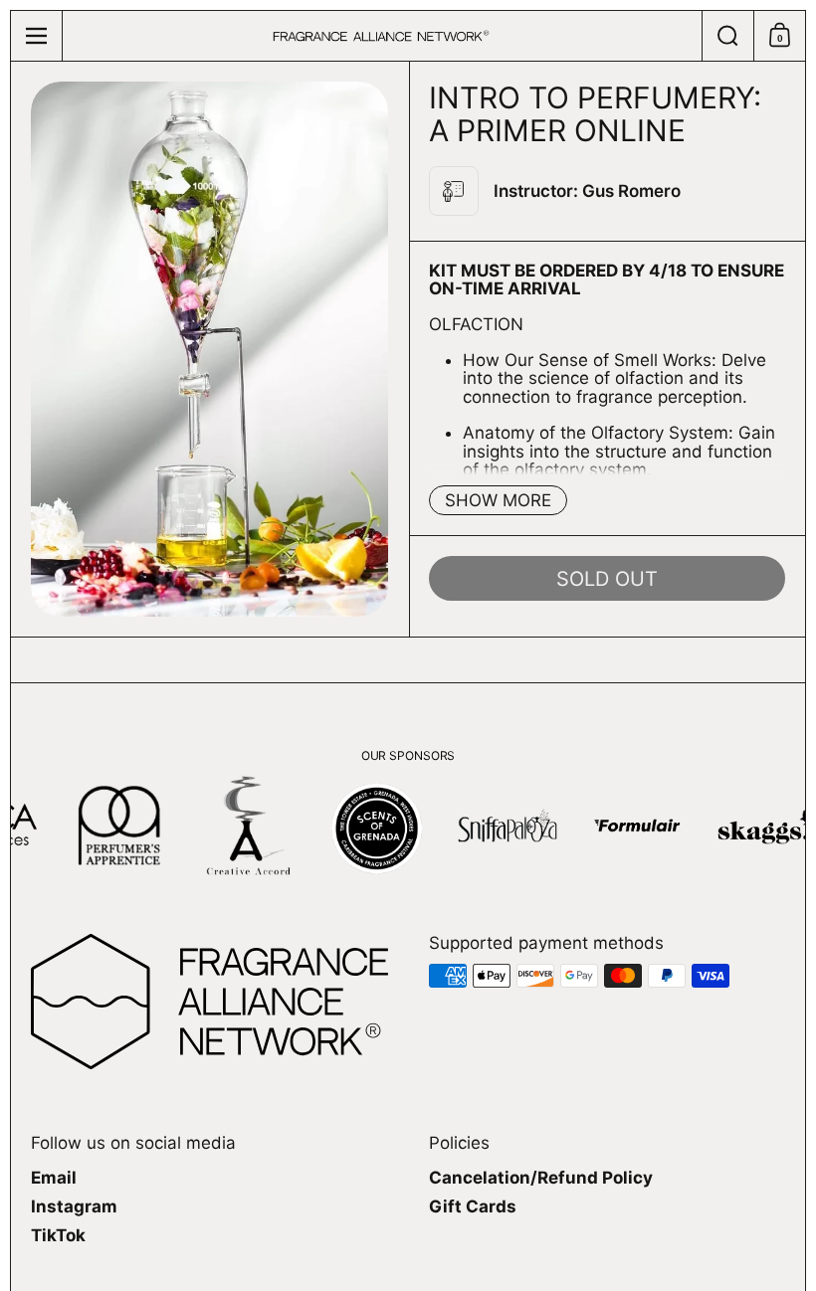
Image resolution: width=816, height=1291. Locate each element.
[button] (727, 36)
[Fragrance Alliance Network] (381, 36)
